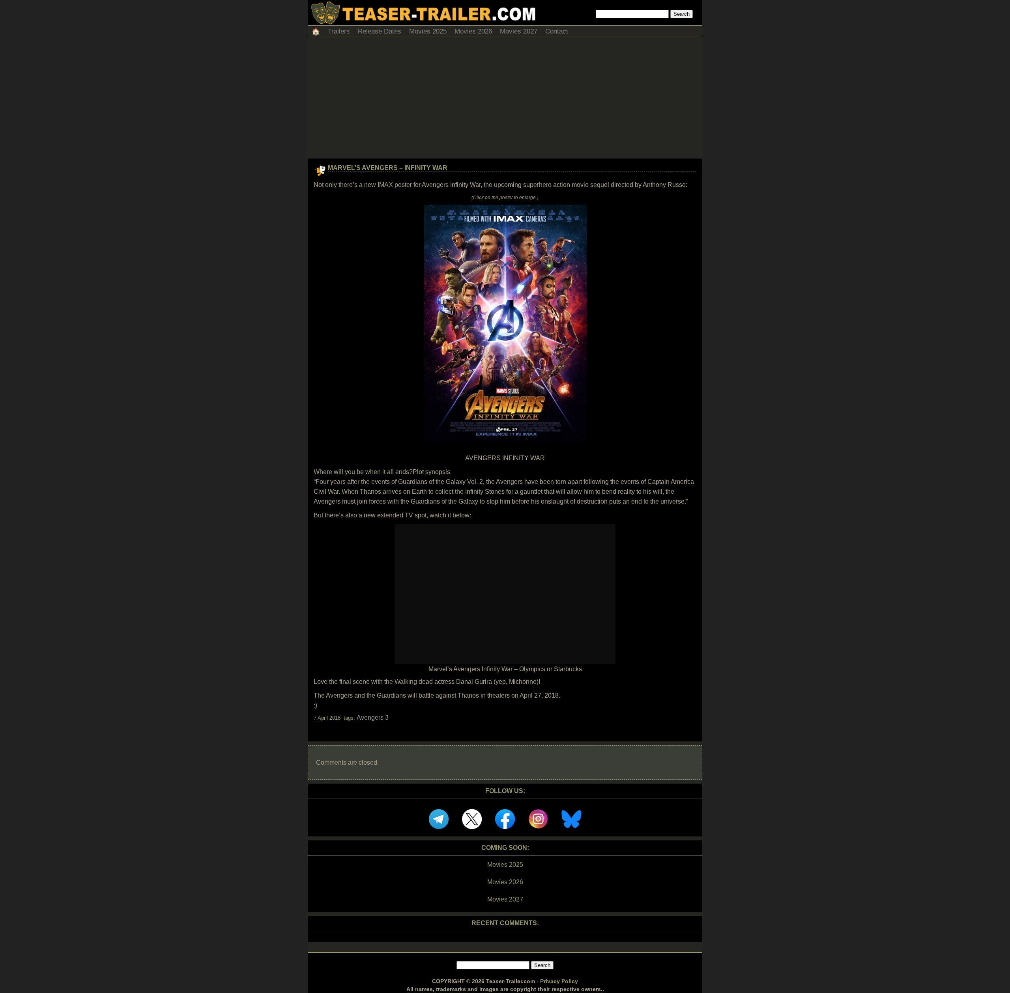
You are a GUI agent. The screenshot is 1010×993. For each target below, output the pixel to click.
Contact (556, 31)
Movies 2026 (473, 31)
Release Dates (379, 31)
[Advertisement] (505, 99)
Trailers (339, 31)
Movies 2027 (518, 31)
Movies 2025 (428, 31)
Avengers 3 (373, 717)
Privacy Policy (559, 981)
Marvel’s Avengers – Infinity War (387, 167)
